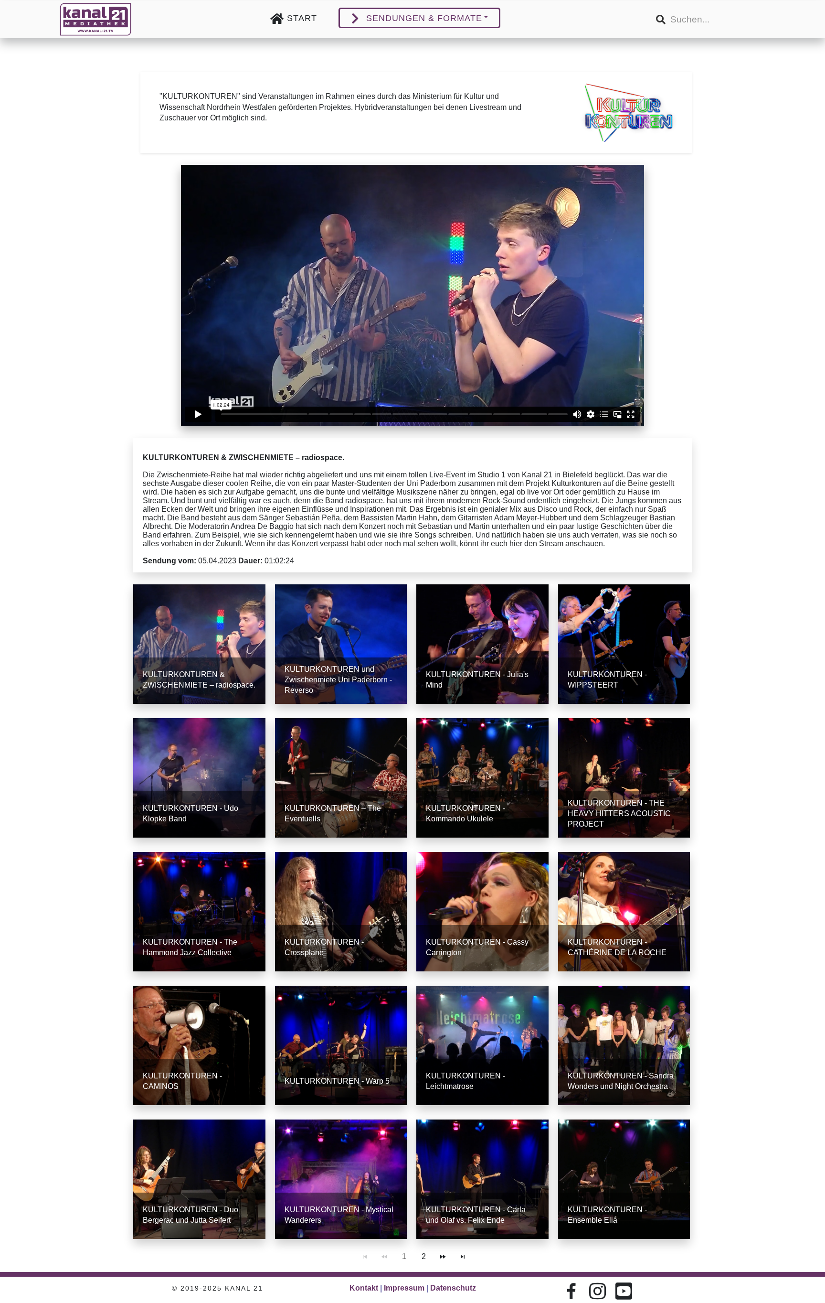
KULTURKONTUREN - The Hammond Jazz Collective (190, 947)
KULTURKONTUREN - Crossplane (324, 947)
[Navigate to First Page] (364, 1257)
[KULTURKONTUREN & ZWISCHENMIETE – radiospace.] (199, 644)
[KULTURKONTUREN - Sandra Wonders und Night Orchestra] (624, 1045)
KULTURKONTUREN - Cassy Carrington (477, 947)
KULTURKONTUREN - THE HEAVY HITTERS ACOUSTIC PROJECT (619, 813)
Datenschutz (453, 1288)
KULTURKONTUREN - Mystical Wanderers (339, 1215)
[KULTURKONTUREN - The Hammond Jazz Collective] (199, 911)
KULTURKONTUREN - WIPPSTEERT (607, 679)
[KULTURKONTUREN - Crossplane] (341, 911)
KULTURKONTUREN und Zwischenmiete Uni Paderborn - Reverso (338, 679)
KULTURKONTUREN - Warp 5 (337, 1081)
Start (302, 18)
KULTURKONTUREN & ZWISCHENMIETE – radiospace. (199, 679)
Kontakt (363, 1288)
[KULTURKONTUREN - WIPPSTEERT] (624, 644)
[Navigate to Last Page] (462, 1257)
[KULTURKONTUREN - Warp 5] (341, 1045)
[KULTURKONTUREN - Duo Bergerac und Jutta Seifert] (199, 1179)
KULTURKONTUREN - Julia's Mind (477, 679)
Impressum (404, 1288)
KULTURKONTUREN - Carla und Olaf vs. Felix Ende (476, 1215)
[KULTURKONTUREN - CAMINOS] (199, 1045)
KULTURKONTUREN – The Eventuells (333, 813)
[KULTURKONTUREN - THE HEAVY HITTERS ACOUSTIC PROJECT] (624, 778)
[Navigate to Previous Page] (384, 1257)
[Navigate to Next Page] (443, 1257)
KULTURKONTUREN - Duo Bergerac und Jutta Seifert (190, 1215)
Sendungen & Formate (424, 18)
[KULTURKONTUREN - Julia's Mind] (482, 644)
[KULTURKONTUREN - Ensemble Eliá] (624, 1179)
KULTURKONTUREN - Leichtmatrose (465, 1081)
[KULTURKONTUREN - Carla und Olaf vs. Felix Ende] (482, 1179)
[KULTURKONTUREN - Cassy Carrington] (482, 911)
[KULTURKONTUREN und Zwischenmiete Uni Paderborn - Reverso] (341, 644)
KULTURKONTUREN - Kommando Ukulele (465, 813)
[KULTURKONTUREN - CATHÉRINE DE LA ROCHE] (624, 911)
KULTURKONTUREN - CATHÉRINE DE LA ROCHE (617, 947)
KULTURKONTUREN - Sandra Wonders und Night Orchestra (621, 1081)
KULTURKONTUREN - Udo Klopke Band (190, 813)
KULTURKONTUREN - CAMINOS (182, 1081)
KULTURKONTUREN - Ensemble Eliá (607, 1215)
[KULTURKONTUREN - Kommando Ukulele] (482, 778)
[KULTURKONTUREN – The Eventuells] (341, 778)
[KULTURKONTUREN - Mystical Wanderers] (341, 1179)
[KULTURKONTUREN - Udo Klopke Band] (199, 778)
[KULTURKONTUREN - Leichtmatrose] (482, 1045)
